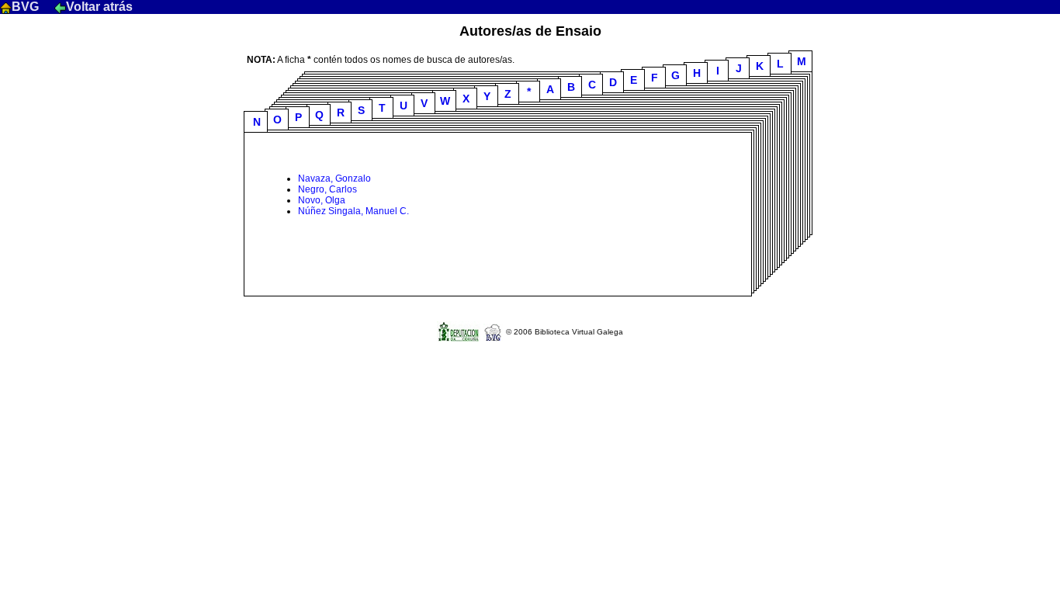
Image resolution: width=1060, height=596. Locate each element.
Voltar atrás (99, 6)
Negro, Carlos (327, 189)
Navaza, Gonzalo (334, 178)
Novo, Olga (321, 200)
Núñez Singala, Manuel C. (353, 211)
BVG (27, 6)
